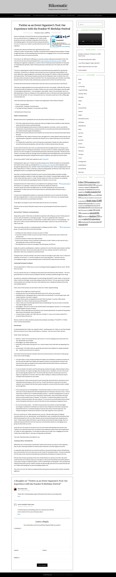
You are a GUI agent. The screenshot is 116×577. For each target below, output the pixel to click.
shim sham (85, 216)
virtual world (85, 222)
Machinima (81, 122)
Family (80, 100)
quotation (80, 140)
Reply (19, 496)
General (80, 111)
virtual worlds (96, 222)
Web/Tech (81, 172)
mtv (92, 207)
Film (79, 104)
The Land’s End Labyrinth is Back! (87, 59)
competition (81, 187)
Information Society (83, 118)
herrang (94, 195)
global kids (84, 195)
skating (94, 216)
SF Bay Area (81, 147)
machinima (89, 205)
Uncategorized (82, 161)
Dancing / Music (82, 93)
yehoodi (83, 224)
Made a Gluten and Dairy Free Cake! (87, 66)
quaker (91, 210)
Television (81, 151)
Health (80, 115)
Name (16, 550)
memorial (97, 205)
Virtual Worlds (82, 168)
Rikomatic (58, 5)
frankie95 (81, 192)
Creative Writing (82, 90)
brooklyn (91, 185)
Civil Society (81, 86)
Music (79, 129)
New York (80, 133)
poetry (80, 210)
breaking (82, 185)
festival (97, 189)
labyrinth (83, 201)
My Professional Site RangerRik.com (45, 15)
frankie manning (93, 192)
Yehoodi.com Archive (67, 15)
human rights (85, 197)
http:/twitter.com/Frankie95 (47, 165)
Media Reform (82, 125)
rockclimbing (85, 213)
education (91, 189)
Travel (80, 158)
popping (85, 210)
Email (45, 550)
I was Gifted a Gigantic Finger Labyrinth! (89, 63)
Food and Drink (82, 108)
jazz (96, 197)
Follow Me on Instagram (22, 15)
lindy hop (94, 200)
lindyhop (82, 203)
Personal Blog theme (68, 574)
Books (80, 79)
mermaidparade (84, 207)
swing (87, 219)
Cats (79, 83)
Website (16, 557)
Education (81, 97)
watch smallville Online (24, 504)
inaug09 (91, 197)
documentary (82, 189)
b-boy (82, 182)
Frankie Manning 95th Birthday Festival (50, 61)
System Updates (82, 70)
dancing (94, 187)
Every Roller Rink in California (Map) (89, 15)
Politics (80, 136)
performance (98, 207)
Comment (18, 528)
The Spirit (80, 154)
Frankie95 (45, 159)
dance (87, 187)
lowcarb (89, 203)
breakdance (93, 182)
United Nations (82, 165)
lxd (94, 203)
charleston (99, 185)
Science (80, 143)
